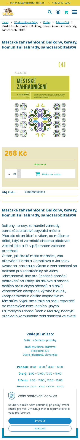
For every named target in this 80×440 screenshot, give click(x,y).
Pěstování (62, 22)
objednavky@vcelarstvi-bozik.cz (27, 2)
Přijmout (40, 420)
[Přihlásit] (58, 12)
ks (14, 174)
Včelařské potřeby (26, 22)
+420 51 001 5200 (61, 2)
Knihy (46, 22)
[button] (49, 12)
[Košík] (66, 12)
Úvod (5, 22)
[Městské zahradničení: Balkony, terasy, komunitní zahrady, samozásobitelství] (40, 99)
